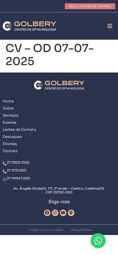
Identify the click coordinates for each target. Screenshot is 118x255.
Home (8, 101)
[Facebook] (47, 213)
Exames (9, 122)
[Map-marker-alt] (71, 213)
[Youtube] (63, 213)
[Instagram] (55, 213)
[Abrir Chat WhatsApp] (98, 240)
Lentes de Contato (19, 129)
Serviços (10, 115)
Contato (10, 151)
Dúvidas (10, 143)
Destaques (12, 136)
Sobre (8, 108)
